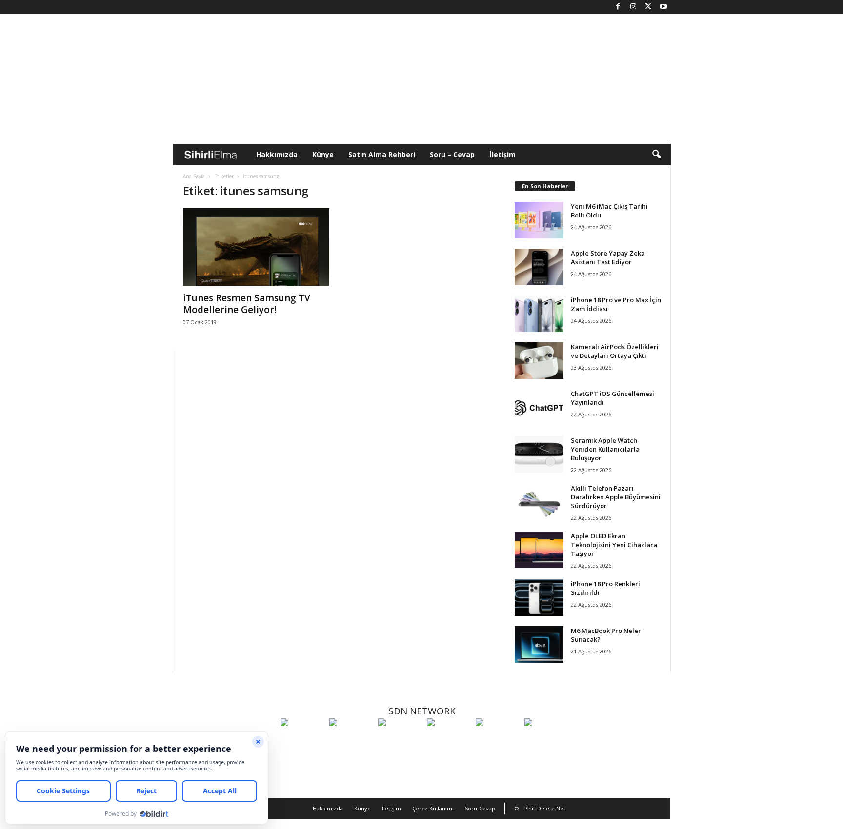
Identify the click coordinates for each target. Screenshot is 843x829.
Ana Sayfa (194, 176)
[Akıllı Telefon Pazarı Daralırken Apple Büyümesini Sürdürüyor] (539, 502)
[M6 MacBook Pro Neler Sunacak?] (539, 644)
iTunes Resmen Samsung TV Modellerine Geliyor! (246, 304)
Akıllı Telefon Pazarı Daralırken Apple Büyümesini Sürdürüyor (616, 497)
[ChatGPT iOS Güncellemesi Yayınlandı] (539, 407)
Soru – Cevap (452, 154)
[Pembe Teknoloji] (498, 740)
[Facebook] (618, 7)
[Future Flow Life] (546, 740)
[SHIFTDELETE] (302, 740)
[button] (656, 154)
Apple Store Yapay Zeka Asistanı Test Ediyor (608, 257)
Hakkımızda (277, 154)
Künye (323, 154)
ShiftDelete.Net (545, 808)
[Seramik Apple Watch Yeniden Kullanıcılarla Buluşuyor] (539, 454)
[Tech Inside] (449, 740)
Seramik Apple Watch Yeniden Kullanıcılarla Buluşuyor (605, 449)
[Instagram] (633, 7)
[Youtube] (663, 7)
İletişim (502, 154)
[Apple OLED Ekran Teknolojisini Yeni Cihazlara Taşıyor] (539, 550)
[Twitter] (648, 7)
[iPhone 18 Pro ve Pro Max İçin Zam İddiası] (539, 314)
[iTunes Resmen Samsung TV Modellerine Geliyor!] (256, 247)
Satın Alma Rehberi (381, 154)
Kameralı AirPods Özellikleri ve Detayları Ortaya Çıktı (615, 351)
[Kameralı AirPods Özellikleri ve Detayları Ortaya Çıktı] (539, 360)
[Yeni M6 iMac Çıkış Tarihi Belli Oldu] (539, 220)
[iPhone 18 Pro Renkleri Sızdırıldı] (539, 597)
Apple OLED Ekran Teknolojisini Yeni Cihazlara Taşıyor (614, 545)
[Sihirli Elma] (351, 740)
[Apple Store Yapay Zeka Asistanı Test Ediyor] (539, 267)
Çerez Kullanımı (433, 808)
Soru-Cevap (480, 808)
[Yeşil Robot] (400, 740)
